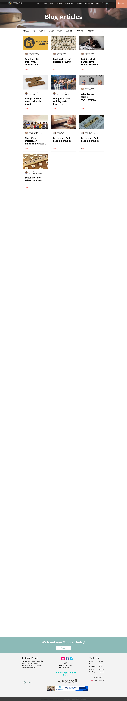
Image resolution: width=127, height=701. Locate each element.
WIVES (51, 31)
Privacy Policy (75, 699)
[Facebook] (67, 658)
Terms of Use (67, 699)
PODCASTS (90, 31)
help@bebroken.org (68, 663)
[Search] (103, 3)
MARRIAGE (79, 31)
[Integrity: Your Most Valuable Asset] (35, 82)
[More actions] (46, 54)
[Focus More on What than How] (35, 161)
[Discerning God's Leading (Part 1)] (91, 122)
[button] (69, 3)
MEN (34, 31)
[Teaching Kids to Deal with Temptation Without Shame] (35, 43)
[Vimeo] (71, 658)
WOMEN (42, 31)
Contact (101, 672)
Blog (100, 666)
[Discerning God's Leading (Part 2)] (63, 122)
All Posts (26, 31)
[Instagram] (63, 658)
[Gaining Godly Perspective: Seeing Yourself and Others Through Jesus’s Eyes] (91, 43)
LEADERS (69, 31)
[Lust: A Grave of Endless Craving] (63, 43)
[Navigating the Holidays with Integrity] (63, 82)
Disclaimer (83, 699)
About (101, 661)
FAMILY (59, 31)
